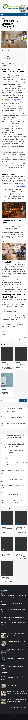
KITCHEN (3, 18)
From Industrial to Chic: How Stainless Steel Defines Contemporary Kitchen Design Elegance (7, 366)
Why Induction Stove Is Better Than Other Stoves (12, 335)
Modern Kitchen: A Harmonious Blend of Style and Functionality (21, 366)
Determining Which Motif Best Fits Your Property (12, 64)
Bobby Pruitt (10, 370)
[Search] (26, 14)
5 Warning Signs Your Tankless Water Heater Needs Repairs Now (6, 392)
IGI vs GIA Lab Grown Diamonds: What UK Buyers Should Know (7, 579)
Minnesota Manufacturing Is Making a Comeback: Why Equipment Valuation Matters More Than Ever (21, 529)
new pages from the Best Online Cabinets (15, 239)
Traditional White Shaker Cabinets (11, 60)
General (3, 524)
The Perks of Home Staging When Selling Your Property (14, 338)
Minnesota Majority (14, 715)
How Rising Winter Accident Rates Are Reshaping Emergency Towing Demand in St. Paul (21, 554)
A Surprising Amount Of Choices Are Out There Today (12, 55)
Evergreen (6, 331)
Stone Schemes (6, 58)
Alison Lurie (13, 28)
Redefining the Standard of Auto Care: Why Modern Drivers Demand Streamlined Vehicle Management (7, 530)
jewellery (3, 549)
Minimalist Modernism (8, 61)
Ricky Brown (9, 533)
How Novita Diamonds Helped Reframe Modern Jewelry (6, 554)
